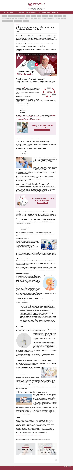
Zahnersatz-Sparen (20, 12)
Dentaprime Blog (36, 6)
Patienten (15, 18)
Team (32, 18)
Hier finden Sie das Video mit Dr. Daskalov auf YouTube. (28, 435)
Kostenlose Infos (55, 12)
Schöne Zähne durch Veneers (44, 12)
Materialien (10, 18)
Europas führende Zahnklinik (8, 12)
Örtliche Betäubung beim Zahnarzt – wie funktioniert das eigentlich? (35, 28)
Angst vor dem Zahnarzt (28, 87)
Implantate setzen (46, 37)
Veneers (47, 18)
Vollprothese (52, 18)
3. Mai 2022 (18, 31)
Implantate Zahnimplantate (34, 439)
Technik (35, 18)
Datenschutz (69, 466)
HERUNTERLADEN (42, 202)
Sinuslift (39, 37)
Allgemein (18, 24)
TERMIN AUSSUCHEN (42, 130)
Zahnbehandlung (31, 37)
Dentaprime (27, 439)
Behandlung (23, 439)
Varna (43, 18)
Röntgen (28, 18)
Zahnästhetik (63, 18)
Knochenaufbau (4, 18)
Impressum (65, 466)
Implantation (41, 439)
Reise (19, 18)
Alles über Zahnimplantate (31, 12)
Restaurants (23, 18)
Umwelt (39, 18)
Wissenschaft (57, 18)
